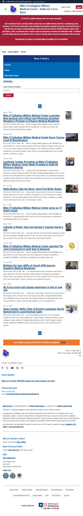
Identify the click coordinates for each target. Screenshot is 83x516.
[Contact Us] (67, 11)
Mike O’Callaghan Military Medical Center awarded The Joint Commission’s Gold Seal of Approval (33, 248)
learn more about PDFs (16, 427)
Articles (7, 65)
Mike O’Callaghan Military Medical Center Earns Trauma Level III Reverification (33, 139)
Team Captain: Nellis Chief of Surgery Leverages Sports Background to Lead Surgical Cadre (33, 310)
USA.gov (66, 495)
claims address (21, 442)
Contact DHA (7, 470)
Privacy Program (27, 490)
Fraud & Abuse (37, 495)
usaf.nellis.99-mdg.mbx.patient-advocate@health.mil (22, 394)
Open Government (56, 490)
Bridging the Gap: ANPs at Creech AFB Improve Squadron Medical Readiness (29, 267)
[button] (39, 2)
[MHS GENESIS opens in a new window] (77, 11)
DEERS (63, 342)
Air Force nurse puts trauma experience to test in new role (32, 288)
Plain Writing (70, 490)
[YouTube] (12, 368)
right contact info (13, 450)
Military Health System (65, 406)
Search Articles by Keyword (12, 87)
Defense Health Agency (37, 406)
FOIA (47, 495)
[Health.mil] (13, 475)
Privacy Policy (13, 490)
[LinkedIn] (17, 368)
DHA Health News (11, 75)
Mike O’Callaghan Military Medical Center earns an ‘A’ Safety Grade (32, 209)
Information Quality (42, 490)
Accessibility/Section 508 (21, 495)
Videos (7, 70)
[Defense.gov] (6, 475)
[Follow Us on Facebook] (2, 368)
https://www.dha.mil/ (9, 458)
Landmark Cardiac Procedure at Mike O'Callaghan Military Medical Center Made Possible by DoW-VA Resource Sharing (30, 164)
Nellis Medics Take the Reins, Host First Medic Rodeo (32, 189)
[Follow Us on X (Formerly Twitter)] (7, 368)
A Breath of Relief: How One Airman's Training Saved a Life (33, 228)
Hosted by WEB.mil (28, 506)
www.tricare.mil (7, 406)
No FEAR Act (56, 495)
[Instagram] (22, 368)
